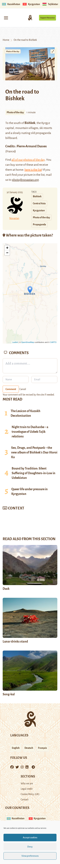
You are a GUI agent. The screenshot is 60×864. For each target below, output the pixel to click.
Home (6, 40)
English (16, 748)
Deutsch (28, 748)
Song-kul (9, 694)
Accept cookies (30, 837)
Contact (24, 799)
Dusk (6, 588)
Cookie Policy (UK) (30, 794)
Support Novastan (47, 18)
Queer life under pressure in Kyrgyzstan (29, 492)
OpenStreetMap (27, 342)
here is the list (33, 169)
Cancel (22, 389)
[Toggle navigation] (6, 18)
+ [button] (7, 248)
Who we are (27, 783)
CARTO (53, 342)
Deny (30, 846)
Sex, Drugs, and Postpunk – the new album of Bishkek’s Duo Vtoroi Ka (34, 452)
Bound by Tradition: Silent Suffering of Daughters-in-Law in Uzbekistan (33, 473)
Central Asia (39, 203)
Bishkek (37, 196)
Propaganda (39, 224)
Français (42, 748)
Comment (11, 389)
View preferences (30, 856)
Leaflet (15, 342)
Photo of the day (12, 51)
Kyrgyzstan (39, 210)
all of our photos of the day (28, 159)
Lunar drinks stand (15, 641)
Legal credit (26, 789)
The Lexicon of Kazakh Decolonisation (25, 413)
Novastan (14, 218)
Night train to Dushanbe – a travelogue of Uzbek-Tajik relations (30, 431)
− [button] (7, 253)
